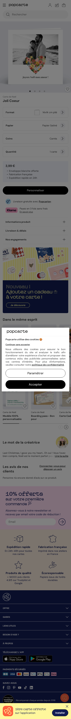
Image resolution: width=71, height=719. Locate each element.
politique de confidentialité (48, 364)
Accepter (35, 384)
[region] (35, 360)
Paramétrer (35, 373)
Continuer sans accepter (18, 344)
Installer (60, 712)
